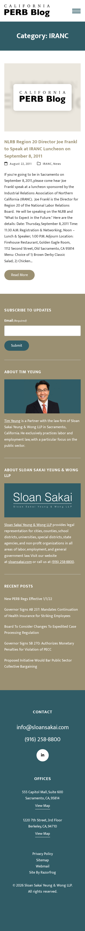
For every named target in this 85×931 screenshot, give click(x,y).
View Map (42, 806)
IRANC (47, 164)
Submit (16, 346)
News (57, 164)
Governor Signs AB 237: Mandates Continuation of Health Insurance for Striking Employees (41, 613)
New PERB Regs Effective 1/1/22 (28, 599)
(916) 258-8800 (63, 562)
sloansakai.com (20, 562)
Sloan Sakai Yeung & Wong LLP (28, 525)
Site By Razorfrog (42, 872)
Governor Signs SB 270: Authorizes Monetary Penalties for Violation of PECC (39, 646)
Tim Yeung (12, 421)
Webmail (42, 866)
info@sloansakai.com (43, 727)
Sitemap (42, 860)
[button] (76, 11)
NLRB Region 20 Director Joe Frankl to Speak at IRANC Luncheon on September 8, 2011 (40, 149)
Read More (19, 275)
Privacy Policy (42, 854)
